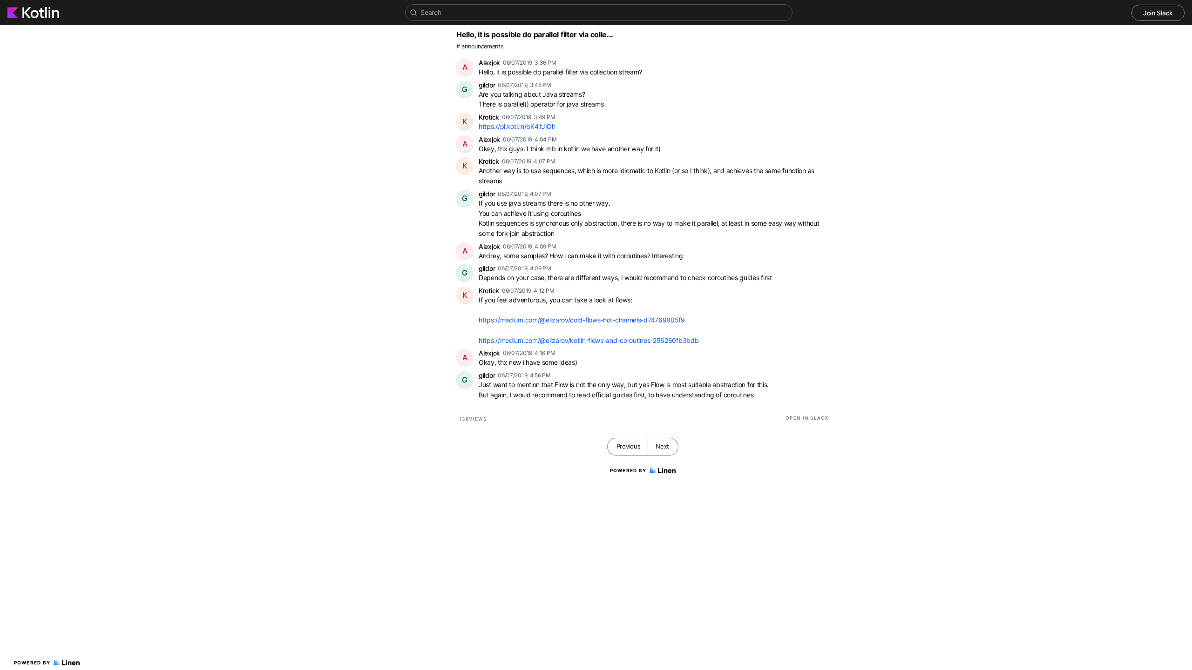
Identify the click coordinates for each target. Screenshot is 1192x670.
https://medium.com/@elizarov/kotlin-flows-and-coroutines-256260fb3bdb (588, 340)
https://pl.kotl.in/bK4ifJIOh (517, 126)
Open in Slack (807, 418)
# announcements (480, 46)
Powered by (32, 662)
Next (662, 446)
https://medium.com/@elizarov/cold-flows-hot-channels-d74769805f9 (582, 320)
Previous (628, 446)
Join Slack (1158, 13)
